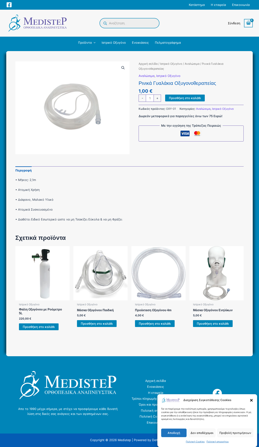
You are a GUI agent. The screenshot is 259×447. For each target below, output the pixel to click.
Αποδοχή (174, 433)
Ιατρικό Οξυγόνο (171, 64)
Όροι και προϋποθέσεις (156, 404)
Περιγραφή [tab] (23, 170)
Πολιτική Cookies (195, 441)
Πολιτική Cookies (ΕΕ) (156, 416)
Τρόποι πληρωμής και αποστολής (156, 398)
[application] (94, 42)
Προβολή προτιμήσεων (235, 433)
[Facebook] (9, 5)
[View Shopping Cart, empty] (248, 23)
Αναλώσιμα (192, 64)
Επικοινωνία (155, 422)
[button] (251, 400)
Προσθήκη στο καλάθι (185, 98)
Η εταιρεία (155, 393)
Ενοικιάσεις (155, 387)
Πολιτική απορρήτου (217, 441)
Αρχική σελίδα (148, 64)
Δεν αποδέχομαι (202, 433)
